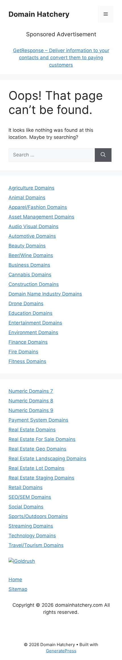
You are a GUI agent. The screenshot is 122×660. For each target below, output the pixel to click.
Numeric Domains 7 (31, 391)
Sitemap (18, 589)
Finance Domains (28, 342)
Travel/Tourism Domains (36, 545)
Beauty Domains (27, 246)
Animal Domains (27, 197)
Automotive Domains (32, 236)
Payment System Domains (38, 420)
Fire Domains (23, 352)
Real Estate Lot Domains (36, 468)
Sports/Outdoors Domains (38, 516)
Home (15, 579)
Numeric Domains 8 (31, 401)
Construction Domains (34, 284)
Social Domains (26, 507)
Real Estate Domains (32, 429)
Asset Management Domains (41, 217)
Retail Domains (26, 487)
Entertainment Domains (35, 323)
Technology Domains (32, 535)
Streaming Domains (31, 526)
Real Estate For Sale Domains (42, 439)
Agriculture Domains (31, 188)
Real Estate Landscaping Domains (47, 458)
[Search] (103, 155)
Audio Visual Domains (33, 226)
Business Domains (29, 265)
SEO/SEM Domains (30, 497)
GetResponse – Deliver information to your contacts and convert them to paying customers (61, 58)
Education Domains (30, 313)
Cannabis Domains (30, 274)
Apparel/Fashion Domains (38, 207)
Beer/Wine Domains (31, 255)
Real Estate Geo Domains (37, 449)
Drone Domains (26, 303)
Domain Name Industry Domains (45, 294)
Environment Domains (33, 332)
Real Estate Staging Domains (41, 478)
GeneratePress (61, 650)
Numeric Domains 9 (31, 410)
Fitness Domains (27, 361)
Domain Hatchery (39, 14)
